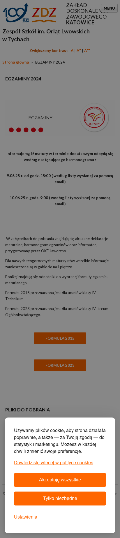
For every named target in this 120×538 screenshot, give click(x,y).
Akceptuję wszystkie (60, 479)
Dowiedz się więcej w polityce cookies (53, 462)
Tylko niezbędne (60, 498)
